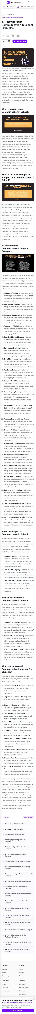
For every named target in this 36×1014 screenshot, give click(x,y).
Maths (4, 972)
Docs (20, 976)
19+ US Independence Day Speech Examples (16, 855)
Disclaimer (22, 994)
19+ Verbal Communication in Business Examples (17, 950)
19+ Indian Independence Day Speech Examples (17, 848)
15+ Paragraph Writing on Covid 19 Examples (16, 840)
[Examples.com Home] (14, 2)
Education (5, 991)
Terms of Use (23, 991)
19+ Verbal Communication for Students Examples (17, 916)
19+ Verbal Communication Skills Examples (18, 930)
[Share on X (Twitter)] (8, 35)
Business (5, 987)
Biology (21, 972)
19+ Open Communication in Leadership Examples (17, 867)
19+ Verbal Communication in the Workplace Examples (15, 936)
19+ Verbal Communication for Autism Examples (17, 902)
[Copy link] (3, 35)
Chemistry (5, 976)
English (9, 14)
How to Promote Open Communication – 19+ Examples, (19, 875)
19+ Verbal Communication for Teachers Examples (18, 923)
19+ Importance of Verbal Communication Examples (18, 894)
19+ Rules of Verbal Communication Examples (16, 887)
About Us (22, 984)
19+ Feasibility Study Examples (14, 834)
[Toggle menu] (4, 2)
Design (4, 984)
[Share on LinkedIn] (18, 35)
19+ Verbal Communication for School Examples (17, 909)
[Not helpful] (9, 41)
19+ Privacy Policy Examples (14, 829)
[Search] (28, 2)
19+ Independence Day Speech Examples (18, 861)
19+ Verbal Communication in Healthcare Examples (18, 943)
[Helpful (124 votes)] (4, 41)
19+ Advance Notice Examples (14, 824)
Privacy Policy (24, 987)
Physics (21, 969)
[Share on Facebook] (13, 35)
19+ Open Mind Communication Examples (18, 881)
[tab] (8, 7)
